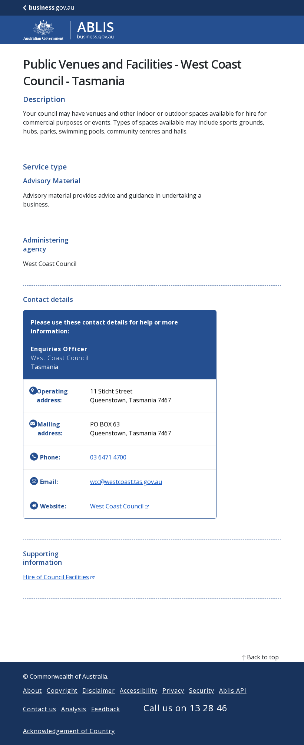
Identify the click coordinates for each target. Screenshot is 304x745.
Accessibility (138, 690)
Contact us (39, 709)
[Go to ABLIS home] (68, 29)
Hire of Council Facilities (59, 577)
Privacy (173, 690)
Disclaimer (98, 690)
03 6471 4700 (108, 457)
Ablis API (233, 690)
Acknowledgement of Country (69, 731)
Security (201, 690)
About (32, 690)
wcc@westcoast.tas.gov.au (126, 482)
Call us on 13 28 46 (185, 708)
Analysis (74, 709)
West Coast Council (119, 506)
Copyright (62, 690)
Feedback (105, 709)
